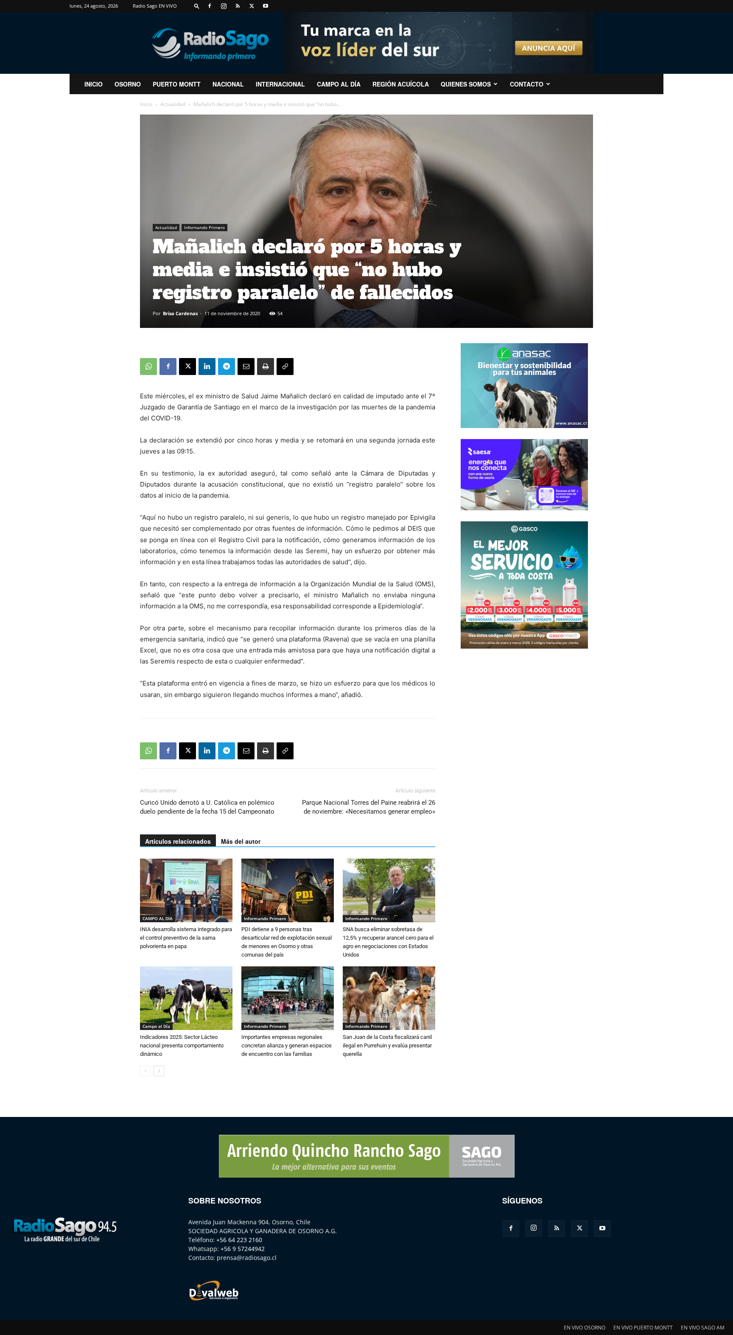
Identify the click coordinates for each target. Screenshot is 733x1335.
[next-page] (159, 1071)
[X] (251, 6)
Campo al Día (339, 84)
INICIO (93, 84)
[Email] (246, 366)
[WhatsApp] (148, 366)
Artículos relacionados (178, 841)
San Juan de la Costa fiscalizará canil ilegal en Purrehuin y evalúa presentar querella (387, 1045)
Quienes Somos (466, 84)
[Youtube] (265, 6)
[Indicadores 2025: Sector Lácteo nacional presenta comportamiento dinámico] (186, 998)
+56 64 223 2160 (239, 1240)
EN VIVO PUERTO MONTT (643, 1327)
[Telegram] (226, 366)
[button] (196, 6)
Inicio (146, 104)
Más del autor (240, 841)
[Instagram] (223, 6)
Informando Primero (204, 227)
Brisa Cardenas (180, 313)
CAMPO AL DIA (158, 918)
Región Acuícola (400, 84)
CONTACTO (526, 84)
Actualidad (172, 104)
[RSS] (237, 6)
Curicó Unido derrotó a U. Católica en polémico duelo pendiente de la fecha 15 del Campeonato (207, 807)
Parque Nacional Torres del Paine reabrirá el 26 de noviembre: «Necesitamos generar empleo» (368, 807)
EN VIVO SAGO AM (703, 1327)
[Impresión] (265, 366)
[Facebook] (209, 6)
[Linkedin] (207, 366)
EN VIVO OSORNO (584, 1327)
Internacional (280, 84)
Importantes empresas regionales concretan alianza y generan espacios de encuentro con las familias (286, 1045)
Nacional (228, 84)
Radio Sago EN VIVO (155, 6)
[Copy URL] (285, 366)
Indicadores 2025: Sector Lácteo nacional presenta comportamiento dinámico (182, 1045)
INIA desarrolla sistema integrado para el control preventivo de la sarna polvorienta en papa (186, 937)
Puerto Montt (177, 84)
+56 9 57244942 (243, 1249)
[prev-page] (145, 1071)
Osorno (128, 84)
